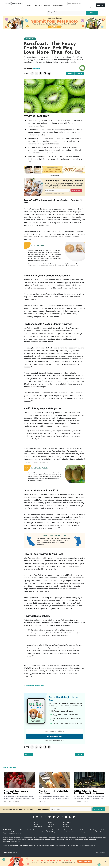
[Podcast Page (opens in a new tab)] (63, 817)
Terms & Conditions (100, 852)
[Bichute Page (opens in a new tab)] (71, 817)
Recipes (50, 822)
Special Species (37, 826)
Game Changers (67, 822)
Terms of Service (60, 193)
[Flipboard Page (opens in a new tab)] (55, 817)
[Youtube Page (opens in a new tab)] (67, 817)
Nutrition (38, 5)
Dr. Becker (36, 68)
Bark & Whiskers (8, 852)
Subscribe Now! (92, 12)
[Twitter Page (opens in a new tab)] (46, 816)
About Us (47, 5)
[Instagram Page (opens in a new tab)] (38, 817)
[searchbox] (79, 3)
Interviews (50, 826)
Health (29, 5)
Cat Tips (35, 824)
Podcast (65, 824)
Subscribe (66, 826)
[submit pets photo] (54, 22)
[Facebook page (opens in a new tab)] (34, 817)
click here (32, 837)
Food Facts (29, 39)
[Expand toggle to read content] (84, 685)
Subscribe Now (85, 861)
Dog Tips (35, 822)
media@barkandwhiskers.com (11, 841)
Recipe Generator (58, 5)
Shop (100, 5)
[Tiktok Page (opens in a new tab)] (59, 817)
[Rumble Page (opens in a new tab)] (75, 817)
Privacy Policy (52, 193)
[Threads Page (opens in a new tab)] (42, 817)
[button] (89, 6)
